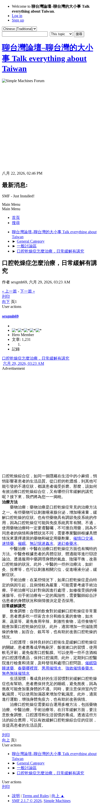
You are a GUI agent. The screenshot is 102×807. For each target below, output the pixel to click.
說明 (16, 796)
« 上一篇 (9, 291)
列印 (6, 296)
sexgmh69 (10, 316)
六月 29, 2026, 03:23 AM (23, 363)
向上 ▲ (57, 796)
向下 (6, 302)
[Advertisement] (51, 127)
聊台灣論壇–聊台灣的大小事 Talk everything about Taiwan (47, 58)
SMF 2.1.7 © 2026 (27, 801)
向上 (6, 740)
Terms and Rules (36, 796)
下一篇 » (27, 291)
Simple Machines (57, 801)
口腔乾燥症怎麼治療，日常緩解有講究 (35, 358)
